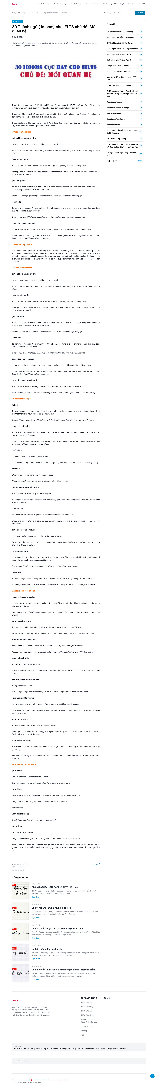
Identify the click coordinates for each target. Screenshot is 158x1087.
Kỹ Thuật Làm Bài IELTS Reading (120, 32)
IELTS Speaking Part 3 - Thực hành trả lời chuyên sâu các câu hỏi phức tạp (122, 145)
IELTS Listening (60, 4)
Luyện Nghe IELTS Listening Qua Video (122, 49)
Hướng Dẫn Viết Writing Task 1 (119, 54)
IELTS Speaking (92, 4)
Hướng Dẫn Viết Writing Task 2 (119, 60)
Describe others (113, 125)
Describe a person (114, 102)
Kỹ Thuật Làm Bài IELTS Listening (120, 43)
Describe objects (114, 113)
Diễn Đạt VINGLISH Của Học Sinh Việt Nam (122, 78)
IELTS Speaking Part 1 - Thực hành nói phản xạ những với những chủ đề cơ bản (122, 93)
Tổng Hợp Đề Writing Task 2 (118, 66)
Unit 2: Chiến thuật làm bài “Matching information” (58, 928)
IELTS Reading (43, 4)
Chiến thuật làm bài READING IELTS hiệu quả (55, 887)
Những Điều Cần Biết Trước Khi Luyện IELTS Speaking (122, 131)
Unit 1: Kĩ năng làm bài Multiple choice (51, 908)
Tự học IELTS (141, 4)
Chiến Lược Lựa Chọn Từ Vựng (119, 85)
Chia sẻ (95, 864)
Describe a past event (116, 119)
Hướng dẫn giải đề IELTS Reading (120, 37)
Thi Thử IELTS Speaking (116, 139)
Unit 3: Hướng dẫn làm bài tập (47, 949)
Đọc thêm (36, 897)
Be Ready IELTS (40, 1080)
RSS (82, 1035)
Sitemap (84, 1031)
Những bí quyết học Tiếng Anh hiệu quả (118, 4)
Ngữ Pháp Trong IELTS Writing (119, 71)
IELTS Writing (76, 4)
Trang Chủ (16, 13)
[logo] (15, 1000)
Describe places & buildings (118, 108)
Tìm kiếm (140, 13)
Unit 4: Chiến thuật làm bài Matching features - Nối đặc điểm (63, 969)
